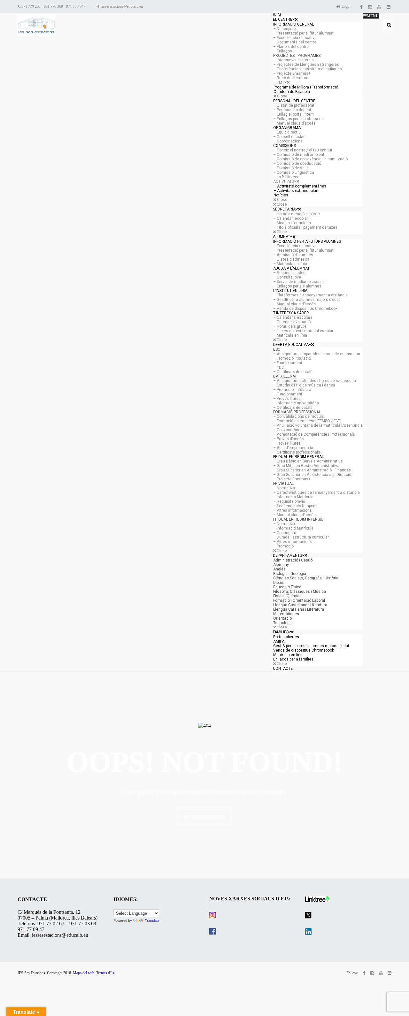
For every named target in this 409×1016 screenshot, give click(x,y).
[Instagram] (370, 6)
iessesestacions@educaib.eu (121, 6)
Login (346, 6)
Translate (152, 920)
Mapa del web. (84, 973)
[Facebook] (362, 6)
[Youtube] (379, 6)
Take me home (208, 816)
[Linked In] (389, 6)
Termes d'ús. (105, 973)
